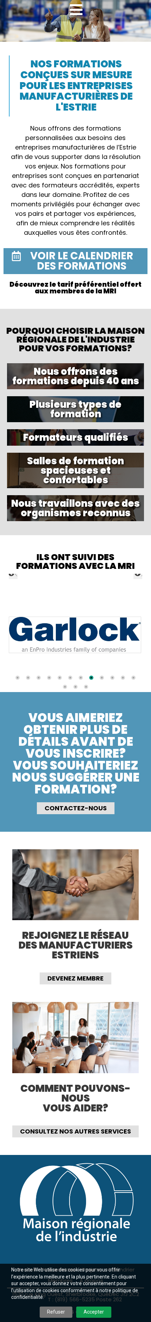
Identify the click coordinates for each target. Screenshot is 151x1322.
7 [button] (81, 678)
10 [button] (112, 678)
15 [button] (86, 687)
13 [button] (65, 687)
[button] (12, 574)
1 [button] (17, 678)
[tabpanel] (75, 635)
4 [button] (49, 678)
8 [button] (91, 678)
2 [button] (28, 678)
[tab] (17, 677)
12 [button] (133, 678)
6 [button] (70, 678)
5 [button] (60, 678)
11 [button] (123, 678)
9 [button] (102, 678)
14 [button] (75, 687)
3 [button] (39, 678)
